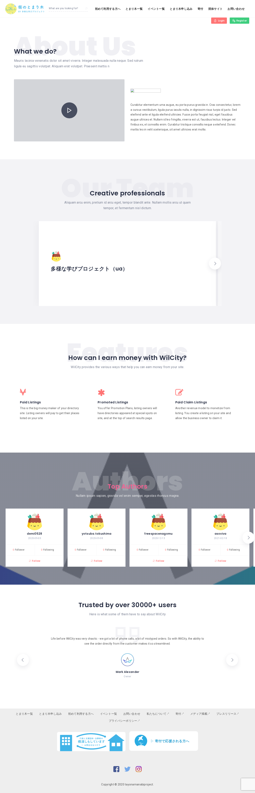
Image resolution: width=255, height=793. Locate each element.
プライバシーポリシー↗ (124, 720)
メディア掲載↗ (200, 713)
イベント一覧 (156, 9)
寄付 (200, 9)
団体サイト (215, 9)
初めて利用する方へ (108, 9)
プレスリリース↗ (227, 713)
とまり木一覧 (134, 9)
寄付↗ (180, 713)
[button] (215, 264)
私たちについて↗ (158, 713)
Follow (35, 561)
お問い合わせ (236, 9)
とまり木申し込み (181, 9)
